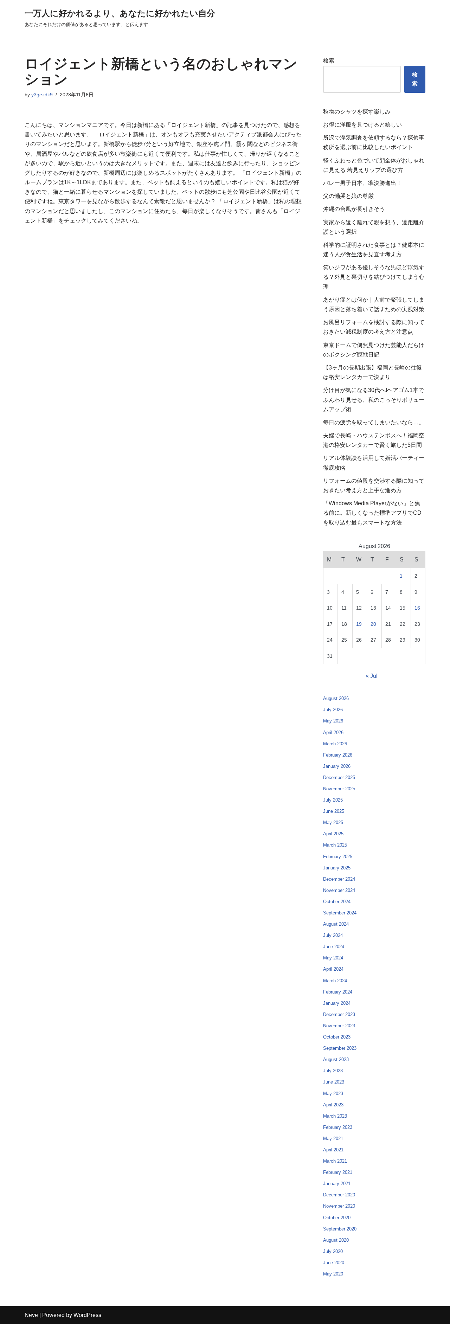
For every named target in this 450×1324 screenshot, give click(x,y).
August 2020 (336, 1240)
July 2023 (333, 1070)
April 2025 (333, 833)
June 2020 (333, 1262)
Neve (31, 1315)
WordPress (87, 1315)
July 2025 (333, 800)
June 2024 (333, 946)
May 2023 (333, 1093)
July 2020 (333, 1251)
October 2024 (337, 901)
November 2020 (339, 1206)
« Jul (372, 676)
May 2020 (333, 1274)
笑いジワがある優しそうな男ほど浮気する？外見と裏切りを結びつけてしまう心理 (373, 276)
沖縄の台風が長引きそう (354, 209)
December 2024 (339, 879)
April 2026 (333, 732)
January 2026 (337, 766)
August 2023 (336, 1059)
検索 (328, 61)
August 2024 (336, 924)
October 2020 (337, 1217)
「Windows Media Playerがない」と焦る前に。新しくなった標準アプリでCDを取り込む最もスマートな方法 (372, 512)
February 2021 (337, 1172)
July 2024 (333, 935)
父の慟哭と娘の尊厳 (348, 196)
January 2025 (337, 867)
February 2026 (337, 755)
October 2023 (337, 1037)
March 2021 (335, 1161)
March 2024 (335, 980)
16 (417, 608)
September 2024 (339, 912)
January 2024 (337, 1003)
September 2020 (339, 1229)
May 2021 (333, 1138)
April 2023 (333, 1104)
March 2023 (335, 1116)
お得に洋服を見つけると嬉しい (362, 125)
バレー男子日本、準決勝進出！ (362, 183)
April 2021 (333, 1149)
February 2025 (337, 856)
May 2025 (333, 822)
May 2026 (333, 721)
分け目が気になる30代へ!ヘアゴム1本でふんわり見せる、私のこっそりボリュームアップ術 (373, 399)
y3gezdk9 (42, 94)
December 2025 (339, 777)
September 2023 (339, 1048)
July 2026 (333, 709)
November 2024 (339, 890)
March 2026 (335, 743)
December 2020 (339, 1194)
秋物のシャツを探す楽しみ (357, 112)
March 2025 (335, 845)
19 (359, 624)
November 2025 (339, 788)
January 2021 (337, 1183)
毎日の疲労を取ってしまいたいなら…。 (373, 422)
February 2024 (337, 992)
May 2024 (333, 957)
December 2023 (339, 1014)
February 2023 (337, 1127)
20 (373, 624)
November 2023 (339, 1025)
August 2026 (336, 698)
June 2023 (333, 1082)
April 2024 (333, 969)
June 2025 (333, 811)
